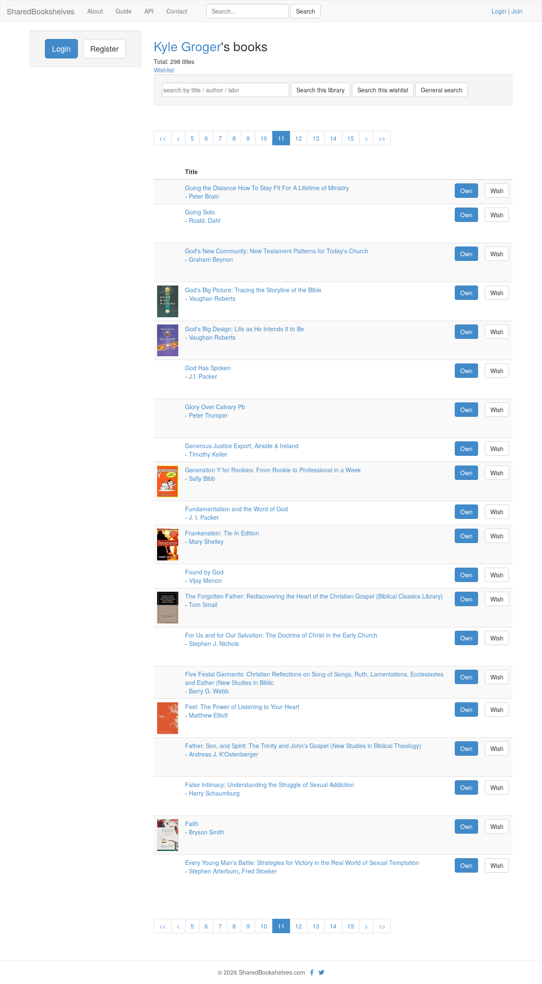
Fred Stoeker (259, 871)
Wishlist (164, 70)
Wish (496, 190)
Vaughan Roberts (212, 298)
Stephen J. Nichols (214, 643)
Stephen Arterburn (213, 871)
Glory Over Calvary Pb (215, 406)
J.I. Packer (203, 376)
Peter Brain (204, 196)
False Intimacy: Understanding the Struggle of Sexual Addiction (269, 784)
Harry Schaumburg (214, 793)
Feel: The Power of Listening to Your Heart (242, 706)
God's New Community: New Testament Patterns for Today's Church (276, 251)
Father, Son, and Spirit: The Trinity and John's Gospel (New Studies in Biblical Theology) (303, 745)
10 (263, 138)
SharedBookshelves (41, 11)
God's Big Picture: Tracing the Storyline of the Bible (253, 289)
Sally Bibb (202, 478)
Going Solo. (200, 212)
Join (517, 11)
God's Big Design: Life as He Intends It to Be (244, 328)
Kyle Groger (187, 46)
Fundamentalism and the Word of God (236, 508)
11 (281, 138)
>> (382, 138)
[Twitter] (321, 972)
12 (298, 138)
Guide (124, 11)
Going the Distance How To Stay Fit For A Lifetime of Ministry (267, 187)
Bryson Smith (206, 832)
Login (499, 11)
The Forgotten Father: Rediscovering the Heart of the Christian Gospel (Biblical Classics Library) (314, 596)
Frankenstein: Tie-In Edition (222, 533)
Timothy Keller (208, 454)
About (95, 11)
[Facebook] (311, 972)
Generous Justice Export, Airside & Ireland (242, 445)
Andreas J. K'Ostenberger (223, 754)
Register (104, 48)
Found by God (204, 572)
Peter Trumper (208, 415)
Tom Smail (203, 604)
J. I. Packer (204, 517)
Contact (176, 11)
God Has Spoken (208, 367)
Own (466, 190)
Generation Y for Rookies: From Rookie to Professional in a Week (273, 470)
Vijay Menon (205, 580)
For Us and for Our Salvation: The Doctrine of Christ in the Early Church (281, 635)
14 (333, 138)
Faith (192, 823)
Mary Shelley (206, 541)
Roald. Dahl (204, 220)
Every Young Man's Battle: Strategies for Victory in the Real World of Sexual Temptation (302, 862)
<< (162, 138)
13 (315, 138)
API (149, 11)
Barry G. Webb (209, 691)
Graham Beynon (211, 259)
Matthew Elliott (208, 715)
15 (350, 138)
